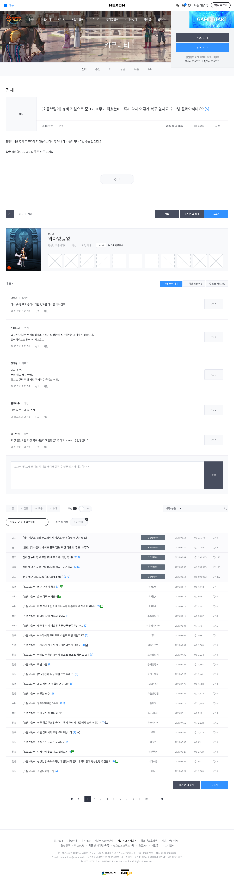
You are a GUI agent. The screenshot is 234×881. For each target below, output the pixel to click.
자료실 (147, 19)
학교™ (153, 742)
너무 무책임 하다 (46, 586)
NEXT (155, 799)
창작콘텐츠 (112, 19)
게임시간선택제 (169, 840)
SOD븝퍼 (153, 712)
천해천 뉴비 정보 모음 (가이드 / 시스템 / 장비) (48, 557)
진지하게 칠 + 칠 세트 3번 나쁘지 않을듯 (59, 645)
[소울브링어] (29, 586)
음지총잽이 (153, 664)
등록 (214, 475)
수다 (150, 69)
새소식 (31, 19)
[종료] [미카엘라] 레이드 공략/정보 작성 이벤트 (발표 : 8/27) (56, 547)
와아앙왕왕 (47, 125)
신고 (21, 214)
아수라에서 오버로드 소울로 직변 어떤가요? (61, 635)
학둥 (153, 771)
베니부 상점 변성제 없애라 (51, 616)
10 (146, 798)
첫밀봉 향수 (44, 693)
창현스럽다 (153, 674)
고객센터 (170, 845)
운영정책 (65, 845)
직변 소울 (42, 664)
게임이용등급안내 (104, 840)
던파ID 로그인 (202, 47)
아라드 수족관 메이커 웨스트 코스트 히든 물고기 (63, 654)
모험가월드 (77, 19)
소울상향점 (153, 615)
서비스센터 (131, 19)
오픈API (143, 845)
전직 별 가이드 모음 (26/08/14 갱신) (43, 577)
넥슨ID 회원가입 (192, 61)
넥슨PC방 (79, 845)
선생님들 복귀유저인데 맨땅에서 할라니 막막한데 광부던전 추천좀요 (74, 761)
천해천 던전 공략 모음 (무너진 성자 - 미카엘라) (48, 567)
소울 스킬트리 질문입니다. (51, 742)
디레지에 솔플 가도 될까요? (52, 751)
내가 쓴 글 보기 (191, 213)
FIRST (72, 799)
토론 (136, 69)
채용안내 (72, 840)
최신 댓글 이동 (195, 283)
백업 (153, 635)
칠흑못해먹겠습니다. (48, 703)
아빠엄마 (153, 586)
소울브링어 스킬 (46, 771)
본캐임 (153, 703)
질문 (122, 69)
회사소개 (58, 840)
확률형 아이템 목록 (99, 845)
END (161, 799)
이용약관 (85, 840)
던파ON (162, 19)
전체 (84, 69)
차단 (30, 214)
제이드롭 (153, 761)
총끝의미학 (153, 722)
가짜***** (153, 645)
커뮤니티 (95, 19)
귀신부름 (153, 751)
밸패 (153, 732)
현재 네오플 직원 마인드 (50, 713)
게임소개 (46, 19)
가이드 (61, 19)
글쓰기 (216, 213)
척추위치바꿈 (153, 625)
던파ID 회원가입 (211, 61)
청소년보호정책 (149, 840)
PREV (79, 799)
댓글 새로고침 (218, 283)
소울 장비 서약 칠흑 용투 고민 (53, 683)
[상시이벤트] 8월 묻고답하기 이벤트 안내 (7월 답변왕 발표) (55, 537)
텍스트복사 (10, 214)
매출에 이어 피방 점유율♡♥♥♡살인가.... (60, 625)
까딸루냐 (153, 683)
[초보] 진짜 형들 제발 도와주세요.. (56, 674)
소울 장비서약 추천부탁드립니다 (55, 732)
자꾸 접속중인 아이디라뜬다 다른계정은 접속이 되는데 (66, 606)
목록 (167, 213)
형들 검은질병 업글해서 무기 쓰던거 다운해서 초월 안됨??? (69, 722)
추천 (97, 69)
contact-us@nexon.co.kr (72, 857)
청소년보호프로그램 (124, 845)
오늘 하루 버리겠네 (47, 596)
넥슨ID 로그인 (202, 37)
